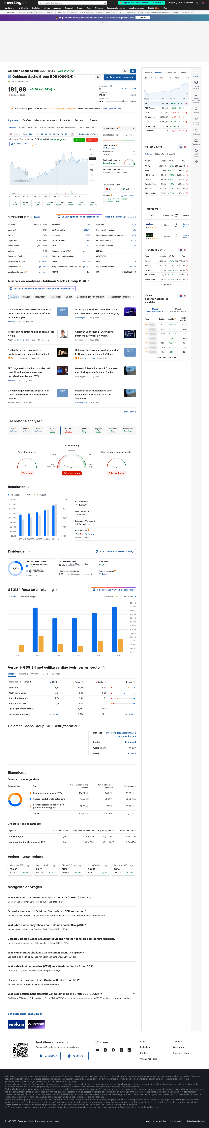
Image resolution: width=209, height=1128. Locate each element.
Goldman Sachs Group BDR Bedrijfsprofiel (42, 726)
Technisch (80, 120)
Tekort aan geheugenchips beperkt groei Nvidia (31, 333)
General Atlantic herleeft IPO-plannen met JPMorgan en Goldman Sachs (96, 370)
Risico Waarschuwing (195, 1121)
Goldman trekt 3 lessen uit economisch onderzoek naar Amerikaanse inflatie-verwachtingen (29, 313)
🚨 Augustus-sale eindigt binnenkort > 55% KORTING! (141, 3)
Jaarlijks (12, 596)
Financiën (65, 120)
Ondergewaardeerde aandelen (157, 12)
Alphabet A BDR (16, 865)
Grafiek (27, 120)
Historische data (47, 127)
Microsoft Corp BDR (70, 865)
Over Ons (177, 1041)
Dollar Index (150, 126)
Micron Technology (96, 865)
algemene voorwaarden (156, 1121)
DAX (147, 122)
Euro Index (149, 131)
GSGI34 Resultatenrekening (31, 590)
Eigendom (32, 127)
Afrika (140, 12)
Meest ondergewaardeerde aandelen (156, 299)
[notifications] (197, 2)
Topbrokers (151, 208)
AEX (147, 103)
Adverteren (178, 1047)
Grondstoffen (171, 72)
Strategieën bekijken (112, 109)
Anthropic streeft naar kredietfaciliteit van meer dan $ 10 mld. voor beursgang (97, 311)
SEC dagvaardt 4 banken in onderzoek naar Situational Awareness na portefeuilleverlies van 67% (29, 372)
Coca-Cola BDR (120, 865)
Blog (142, 1041)
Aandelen (10, 12)
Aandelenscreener (136, 8)
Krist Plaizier (22, 340)
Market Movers (153, 146)
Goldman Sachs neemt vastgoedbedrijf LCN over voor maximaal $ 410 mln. (97, 352)
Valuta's (148, 72)
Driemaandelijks (28, 596)
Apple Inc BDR (42, 865)
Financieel (130, 742)
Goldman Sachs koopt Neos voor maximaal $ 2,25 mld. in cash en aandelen (93, 394)
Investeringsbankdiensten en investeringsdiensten (121, 734)
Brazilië (132, 753)
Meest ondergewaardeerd (155, 310)
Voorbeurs (50, 12)
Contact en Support (182, 1053)
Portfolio (144, 1053)
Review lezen (186, 225)
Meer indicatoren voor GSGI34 (120, 217)
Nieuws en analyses (45, 120)
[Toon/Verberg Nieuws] (72, 134)
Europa (107, 12)
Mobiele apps (146, 1047)
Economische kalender (116, 8)
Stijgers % (159, 154)
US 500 (148, 113)
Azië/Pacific (131, 12)
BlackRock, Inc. (16, 836)
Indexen (158, 72)
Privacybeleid (176, 1121)
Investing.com (14, 322)
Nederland (40, 12)
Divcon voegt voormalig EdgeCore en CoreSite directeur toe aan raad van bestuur (28, 394)
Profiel (22, 127)
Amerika (99, 12)
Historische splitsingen (66, 127)
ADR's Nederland (86, 12)
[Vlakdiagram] (16, 134)
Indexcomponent (87, 127)
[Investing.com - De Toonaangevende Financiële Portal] (16, 3)
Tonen (56, 714)
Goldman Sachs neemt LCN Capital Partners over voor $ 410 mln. (94, 333)
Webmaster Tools (148, 1059)
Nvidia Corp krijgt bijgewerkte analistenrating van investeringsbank (29, 352)
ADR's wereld (72, 12)
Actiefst (148, 154)
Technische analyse (24, 421)
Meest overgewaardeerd (178, 310)
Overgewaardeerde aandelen (183, 12)
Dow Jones (150, 117)
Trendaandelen (153, 249)
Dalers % (171, 154)
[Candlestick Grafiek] (10, 134)
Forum (93, 120)
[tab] (13, 430)
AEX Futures (150, 108)
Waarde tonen (127, 89)
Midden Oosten (119, 12)
